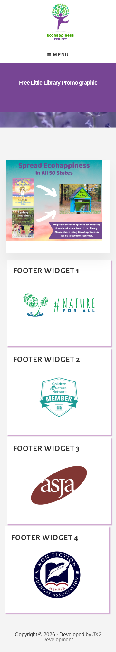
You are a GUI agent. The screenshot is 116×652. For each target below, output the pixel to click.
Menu (61, 54)
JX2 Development (72, 637)
